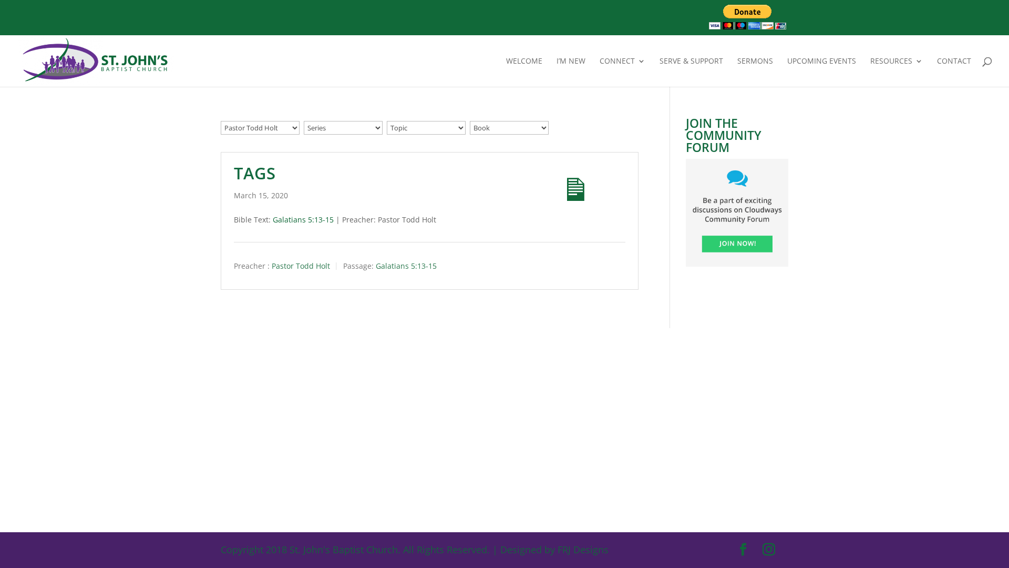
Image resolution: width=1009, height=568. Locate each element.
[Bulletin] (566, 180)
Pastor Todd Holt (301, 266)
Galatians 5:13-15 (303, 220)
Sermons (755, 61)
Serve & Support (691, 61)
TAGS (254, 173)
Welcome (524, 61)
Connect (617, 61)
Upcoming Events (821, 61)
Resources (891, 61)
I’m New (571, 61)
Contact (954, 61)
